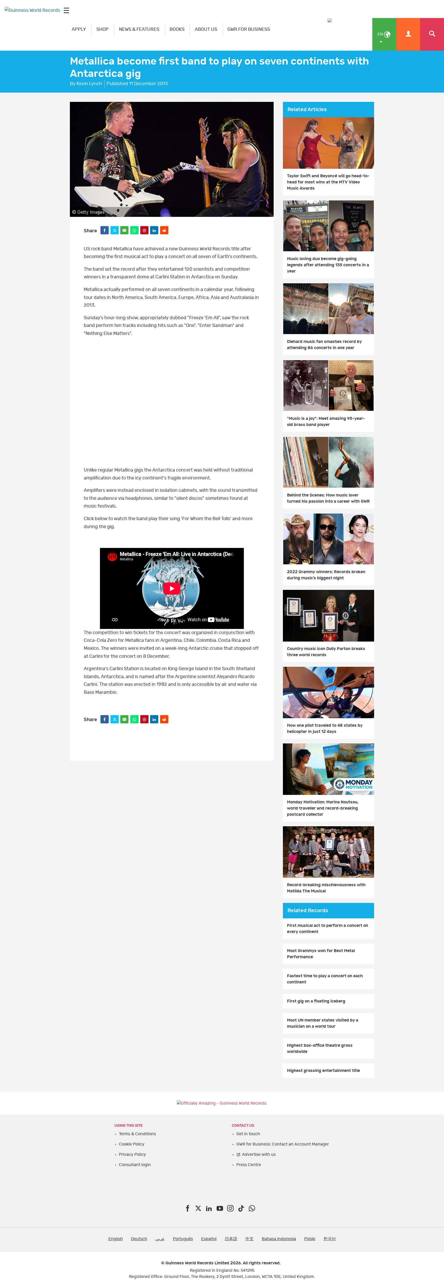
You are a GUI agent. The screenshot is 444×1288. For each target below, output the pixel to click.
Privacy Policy (132, 1154)
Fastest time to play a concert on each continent (325, 979)
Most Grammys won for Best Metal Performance (321, 954)
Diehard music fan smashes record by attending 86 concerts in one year (324, 345)
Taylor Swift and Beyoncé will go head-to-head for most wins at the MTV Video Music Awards (328, 182)
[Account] (408, 34)
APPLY (79, 29)
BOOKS (177, 29)
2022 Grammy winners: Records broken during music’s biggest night (326, 575)
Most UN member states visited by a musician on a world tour (322, 1023)
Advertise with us (259, 1154)
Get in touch (248, 1134)
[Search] (432, 34)
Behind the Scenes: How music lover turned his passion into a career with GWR (328, 498)
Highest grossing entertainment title (323, 1071)
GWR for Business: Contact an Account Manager (282, 1144)
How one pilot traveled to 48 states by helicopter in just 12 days (325, 728)
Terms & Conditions (137, 1134)
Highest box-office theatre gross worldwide (320, 1048)
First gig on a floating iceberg (316, 1001)
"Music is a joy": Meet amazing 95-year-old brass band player (326, 421)
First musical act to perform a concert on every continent (327, 928)
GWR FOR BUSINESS (248, 29)
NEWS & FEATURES (139, 29)
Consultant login (135, 1165)
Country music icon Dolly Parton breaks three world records (326, 652)
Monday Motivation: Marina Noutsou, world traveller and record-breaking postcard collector (322, 808)
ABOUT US (206, 29)
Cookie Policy (131, 1144)
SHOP (102, 29)
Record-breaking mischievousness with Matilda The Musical (326, 888)
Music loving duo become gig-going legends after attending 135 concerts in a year (328, 265)
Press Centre (248, 1165)
